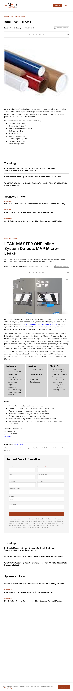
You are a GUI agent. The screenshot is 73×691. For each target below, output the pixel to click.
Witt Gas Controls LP (19, 266)
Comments (12, 504)
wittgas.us (8, 436)
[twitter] (36, 34)
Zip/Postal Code (14, 488)
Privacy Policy (8, 688)
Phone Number (42, 474)
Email (11, 474)
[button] (5, 5)
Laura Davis (18, 445)
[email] (43, 34)
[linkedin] (33, 34)
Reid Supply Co (17, 28)
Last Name (41, 467)
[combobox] (36, 499)
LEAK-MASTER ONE (49, 324)
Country (12, 496)
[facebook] (30, 34)
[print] (68, 34)
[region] (36, 687)
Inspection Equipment (11, 238)
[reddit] (40, 34)
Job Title (41, 481)
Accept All (64, 687)
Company (12, 481)
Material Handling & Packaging (14, 16)
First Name (13, 467)
